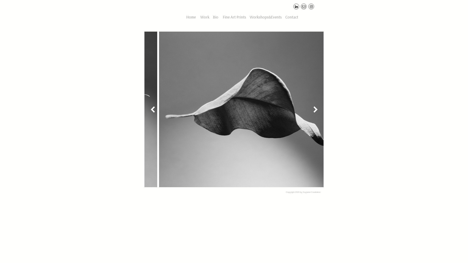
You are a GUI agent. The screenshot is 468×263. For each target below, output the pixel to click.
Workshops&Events (266, 17)
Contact (292, 17)
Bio (215, 17)
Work (204, 17)
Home (191, 17)
